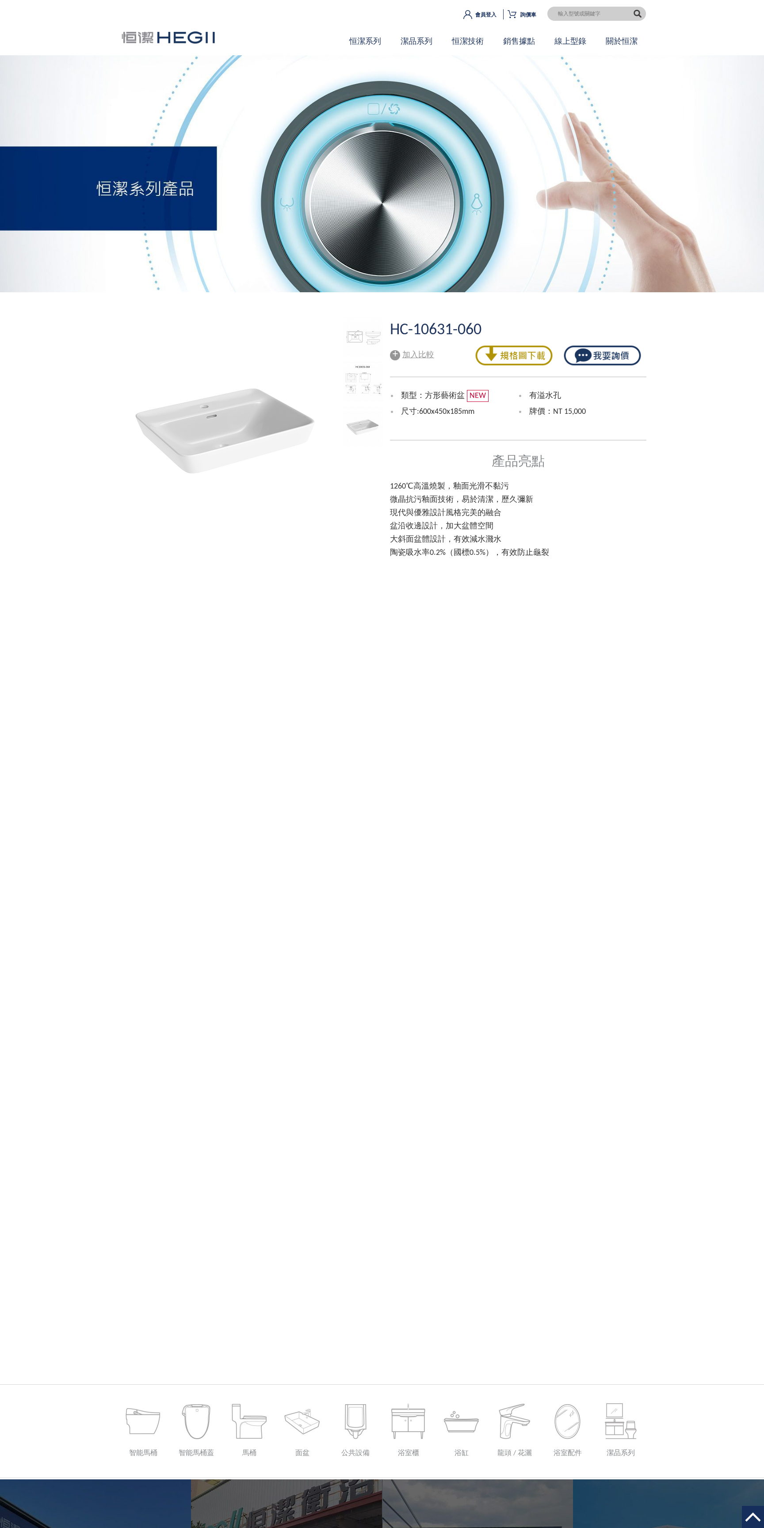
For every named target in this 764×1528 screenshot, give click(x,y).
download (514, 356)
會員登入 (486, 15)
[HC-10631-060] (363, 355)
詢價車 (528, 15)
